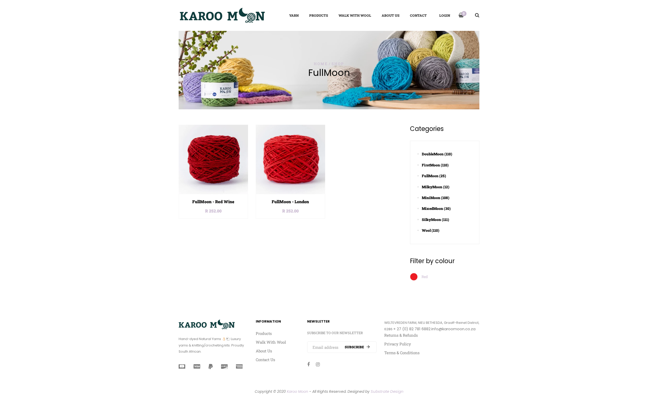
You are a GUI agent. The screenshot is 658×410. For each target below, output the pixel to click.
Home (321, 63)
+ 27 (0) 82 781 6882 (412, 329)
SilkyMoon (435, 219)
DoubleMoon (437, 153)
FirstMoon (435, 165)
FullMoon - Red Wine (213, 201)
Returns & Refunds (401, 335)
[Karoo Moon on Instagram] (318, 364)
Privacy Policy (397, 343)
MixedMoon (436, 208)
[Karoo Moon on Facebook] (308, 364)
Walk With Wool (271, 342)
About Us (264, 350)
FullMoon (434, 175)
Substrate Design (387, 391)
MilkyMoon (435, 186)
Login (444, 15)
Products (264, 333)
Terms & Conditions (401, 352)
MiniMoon (435, 197)
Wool (430, 230)
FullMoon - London (290, 201)
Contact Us (265, 359)
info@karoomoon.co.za (453, 329)
